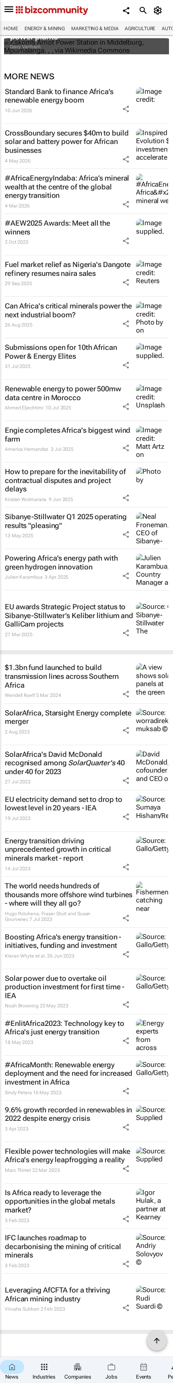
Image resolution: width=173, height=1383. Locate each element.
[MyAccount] (159, 10)
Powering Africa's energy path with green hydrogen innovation (61, 562)
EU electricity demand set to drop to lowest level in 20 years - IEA (63, 803)
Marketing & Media (94, 28)
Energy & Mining (45, 28)
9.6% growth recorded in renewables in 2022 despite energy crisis (68, 1114)
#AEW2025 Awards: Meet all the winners (57, 227)
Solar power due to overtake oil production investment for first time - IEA (64, 987)
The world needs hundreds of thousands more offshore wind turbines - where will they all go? (68, 894)
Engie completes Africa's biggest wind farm (67, 434)
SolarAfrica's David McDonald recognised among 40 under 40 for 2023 (65, 763)
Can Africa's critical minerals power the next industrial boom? (68, 310)
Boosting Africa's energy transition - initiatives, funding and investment (63, 941)
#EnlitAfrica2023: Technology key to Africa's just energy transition (64, 1027)
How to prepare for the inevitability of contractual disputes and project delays (65, 480)
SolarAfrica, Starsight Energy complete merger (68, 717)
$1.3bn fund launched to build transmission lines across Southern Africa (62, 676)
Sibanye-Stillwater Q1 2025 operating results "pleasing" (65, 521)
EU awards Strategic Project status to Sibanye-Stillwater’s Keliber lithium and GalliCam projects (69, 615)
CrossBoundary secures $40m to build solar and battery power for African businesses (67, 141)
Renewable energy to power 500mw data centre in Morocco (63, 393)
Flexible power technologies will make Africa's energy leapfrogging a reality (67, 1155)
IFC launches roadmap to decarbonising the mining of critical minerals (63, 1246)
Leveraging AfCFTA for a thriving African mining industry (57, 1294)
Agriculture (140, 28)
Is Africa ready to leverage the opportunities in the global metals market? (60, 1201)
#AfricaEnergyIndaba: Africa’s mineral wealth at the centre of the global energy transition (67, 186)
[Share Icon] (126, 109)
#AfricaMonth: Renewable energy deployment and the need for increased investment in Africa (68, 1073)
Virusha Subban (22, 1309)
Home (11, 28)
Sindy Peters (18, 1092)
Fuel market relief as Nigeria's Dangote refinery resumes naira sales (68, 268)
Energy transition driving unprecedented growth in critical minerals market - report (58, 849)
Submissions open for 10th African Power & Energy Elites (61, 351)
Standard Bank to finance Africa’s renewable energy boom (59, 96)
